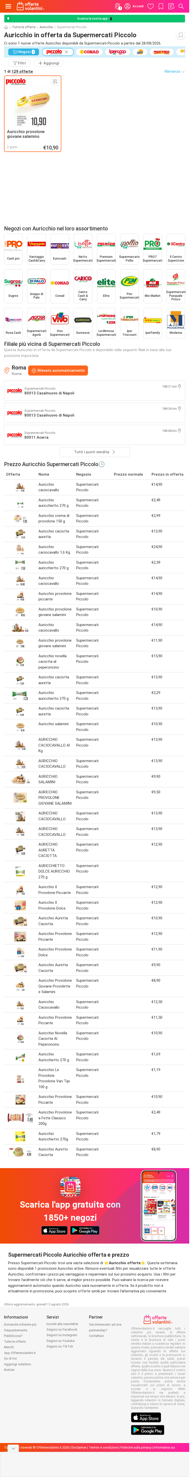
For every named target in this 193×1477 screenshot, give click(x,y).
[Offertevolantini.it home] (30, 6)
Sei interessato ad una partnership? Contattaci (105, 1330)
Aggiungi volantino (17, 1364)
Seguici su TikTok (59, 1346)
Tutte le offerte (24, 27)
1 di (18, 71)
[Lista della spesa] (171, 6)
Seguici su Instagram (61, 1335)
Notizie (9, 1370)
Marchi (9, 1347)
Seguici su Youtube (60, 1341)
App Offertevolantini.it (20, 1353)
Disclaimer (78, 1447)
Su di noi (10, 1358)
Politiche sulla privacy (135, 1447)
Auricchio (46, 27)
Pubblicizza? (13, 1336)
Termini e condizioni (103, 1447)
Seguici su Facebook (61, 1329)
